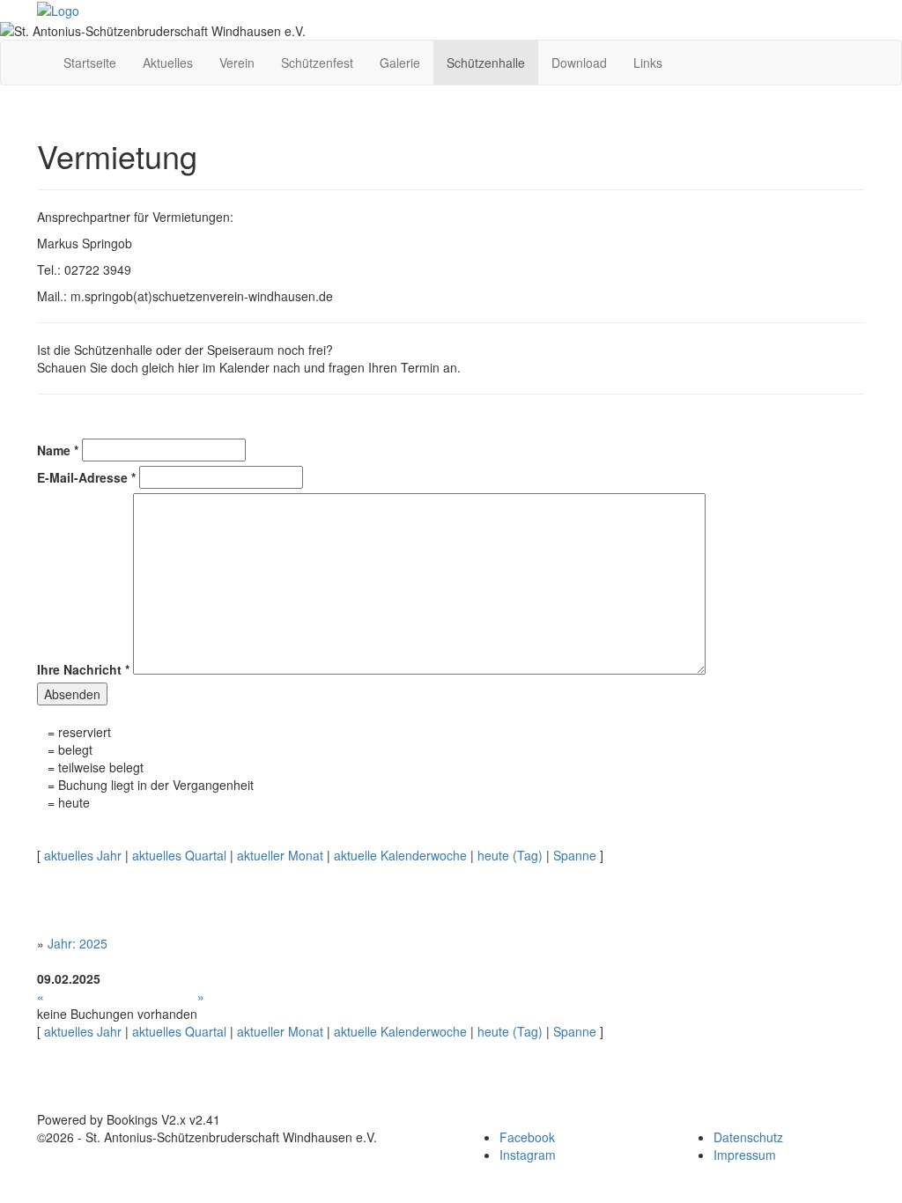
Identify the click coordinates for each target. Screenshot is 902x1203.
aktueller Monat (280, 855)
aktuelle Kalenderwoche (400, 855)
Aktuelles (168, 62)
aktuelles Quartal (179, 855)
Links (647, 62)
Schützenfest (317, 62)
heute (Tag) (510, 855)
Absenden (72, 694)
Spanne (574, 855)
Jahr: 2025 (77, 943)
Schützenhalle (486, 62)
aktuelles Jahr (83, 855)
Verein (237, 62)
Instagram (527, 1154)
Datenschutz (748, 1137)
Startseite (89, 62)
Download (579, 62)
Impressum (744, 1154)
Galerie (400, 62)
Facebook (527, 1137)
